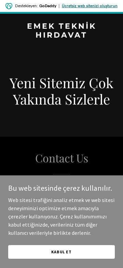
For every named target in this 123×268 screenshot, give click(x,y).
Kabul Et (61, 251)
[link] (61, 35)
